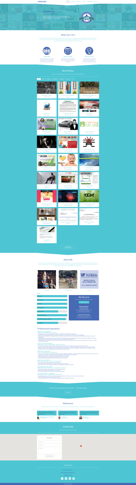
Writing (48, 79)
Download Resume (84, 302)
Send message (49, 456)
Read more (47, 23)
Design (68, 79)
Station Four (40, 360)
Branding (62, 79)
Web (43, 79)
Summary (73, 1)
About (84, 1)
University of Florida (41, 343)
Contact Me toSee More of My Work (68, 247)
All (38, 79)
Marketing (55, 79)
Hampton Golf (40, 351)
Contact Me (68, 392)
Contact (96, 1)
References (89, 1)
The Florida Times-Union (42, 373)
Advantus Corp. (40, 331)
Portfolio (79, 1)
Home (68, 1)
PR (72, 79)
